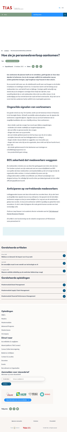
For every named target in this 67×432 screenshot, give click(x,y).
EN (63, 8)
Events (3, 364)
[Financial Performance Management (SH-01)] (33, 296)
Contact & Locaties (7, 357)
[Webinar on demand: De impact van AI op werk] (33, 255)
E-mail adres (6, 379)
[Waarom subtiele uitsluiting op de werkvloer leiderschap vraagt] (33, 271)
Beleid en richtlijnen (7, 353)
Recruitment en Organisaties (10, 368)
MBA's (3, 315)
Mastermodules (6, 322)
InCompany (5, 334)
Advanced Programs (7, 326)
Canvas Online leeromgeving (10, 349)
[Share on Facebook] (40, 66)
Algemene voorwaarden (17, 421)
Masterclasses (5, 330)
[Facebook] (14, 408)
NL (59, 8)
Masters (4, 319)
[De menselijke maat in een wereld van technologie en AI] (33, 263)
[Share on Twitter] (37, 66)
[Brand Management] (33, 285)
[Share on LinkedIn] (33, 66)
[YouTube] (17, 408)
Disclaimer (36, 421)
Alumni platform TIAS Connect (10, 345)
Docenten (4, 360)
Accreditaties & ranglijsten (9, 342)
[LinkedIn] (10, 408)
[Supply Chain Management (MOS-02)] (33, 290)
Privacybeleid (52, 421)
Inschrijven (5, 384)
